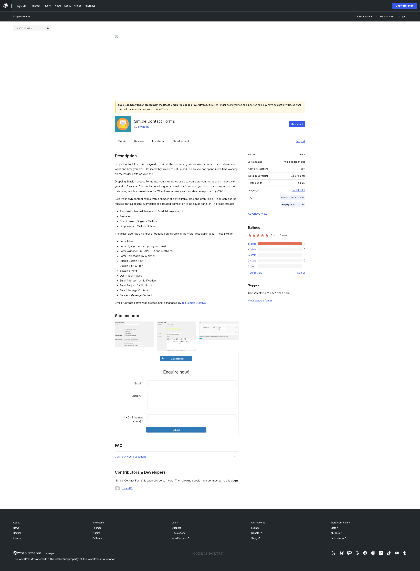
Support (300, 141)
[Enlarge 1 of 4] (150, 326)
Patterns (97, 538)
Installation (158, 141)
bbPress (337, 532)
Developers (178, 532)
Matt (334, 527)
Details (122, 141)
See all (301, 272)
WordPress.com (341, 522)
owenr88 (143, 126)
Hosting (17, 532)
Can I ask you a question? (130, 456)
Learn (175, 522)
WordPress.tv (180, 538)
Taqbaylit (49, 553)
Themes (97, 527)
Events (255, 527)
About (16, 522)
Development (181, 141)
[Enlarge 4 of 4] (234, 358)
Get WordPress (405, 5)
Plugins (96, 532)
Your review (255, 272)
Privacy (17, 538)
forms (301, 204)
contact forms (297, 197)
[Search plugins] (48, 28)
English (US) (298, 190)
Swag (255, 538)
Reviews (139, 141)
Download (297, 124)
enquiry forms (288, 204)
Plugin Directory (22, 16)
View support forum (260, 300)
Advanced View (257, 213)
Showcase (98, 522)
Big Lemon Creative (194, 302)
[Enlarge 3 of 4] (234, 326)
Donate (256, 532)
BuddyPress (339, 538)
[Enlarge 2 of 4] (192, 326)
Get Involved (258, 522)
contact (284, 197)
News (16, 527)
